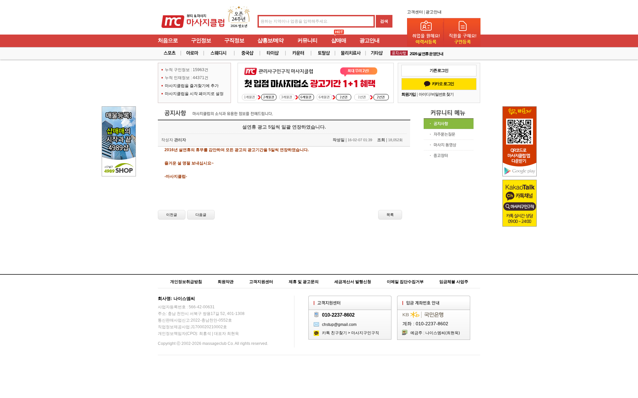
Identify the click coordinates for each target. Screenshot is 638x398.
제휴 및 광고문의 (304, 281)
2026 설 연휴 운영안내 (426, 53)
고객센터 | (416, 12)
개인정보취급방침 (186, 281)
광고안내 (434, 12)
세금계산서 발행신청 (352, 281)
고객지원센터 (261, 281)
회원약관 (226, 281)
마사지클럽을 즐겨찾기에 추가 (192, 85)
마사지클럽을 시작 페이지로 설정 (194, 93)
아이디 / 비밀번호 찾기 (436, 94)
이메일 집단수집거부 (405, 281)
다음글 (200, 215)
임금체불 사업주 (453, 281)
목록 (390, 215)
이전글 (171, 215)
